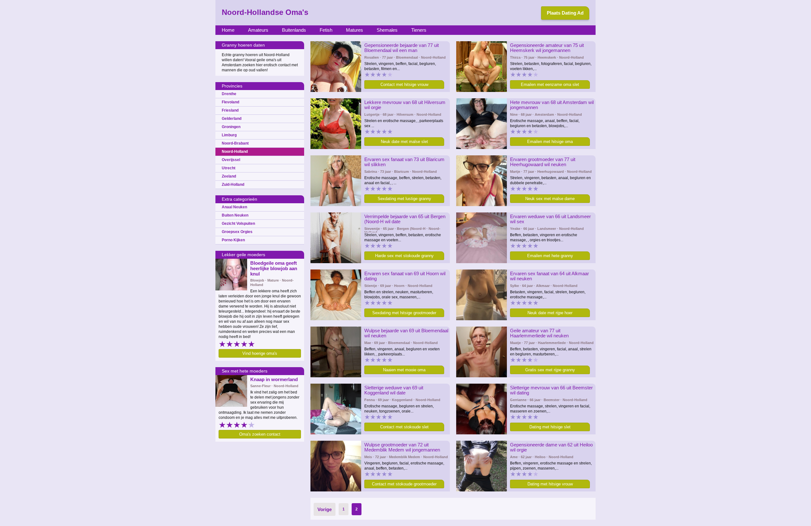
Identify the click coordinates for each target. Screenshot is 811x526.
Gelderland (231, 118)
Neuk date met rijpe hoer (549, 312)
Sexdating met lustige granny (404, 198)
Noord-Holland (235, 151)
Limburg (229, 135)
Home (228, 30)
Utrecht (228, 168)
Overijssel (231, 160)
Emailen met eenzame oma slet (550, 84)
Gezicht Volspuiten (238, 223)
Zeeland (229, 176)
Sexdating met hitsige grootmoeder (404, 312)
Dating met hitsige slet (550, 427)
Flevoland (230, 102)
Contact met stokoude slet (404, 427)
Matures (354, 30)
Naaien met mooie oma (404, 369)
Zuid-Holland (233, 184)
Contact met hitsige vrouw (404, 84)
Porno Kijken (233, 240)
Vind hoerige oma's (259, 353)
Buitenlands (294, 30)
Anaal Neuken (234, 207)
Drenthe (229, 94)
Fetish (326, 30)
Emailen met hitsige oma (550, 141)
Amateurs (258, 30)
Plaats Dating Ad (565, 13)
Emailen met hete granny (550, 255)
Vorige (324, 509)
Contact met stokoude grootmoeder (404, 484)
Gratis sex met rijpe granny (550, 369)
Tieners (418, 30)
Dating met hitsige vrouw (550, 484)
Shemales (387, 30)
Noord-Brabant (235, 143)
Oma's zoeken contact (259, 434)
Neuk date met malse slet (404, 141)
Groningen (231, 127)
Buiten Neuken (235, 215)
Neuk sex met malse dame (550, 198)
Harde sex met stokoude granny (404, 255)
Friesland (230, 110)
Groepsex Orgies (237, 232)
